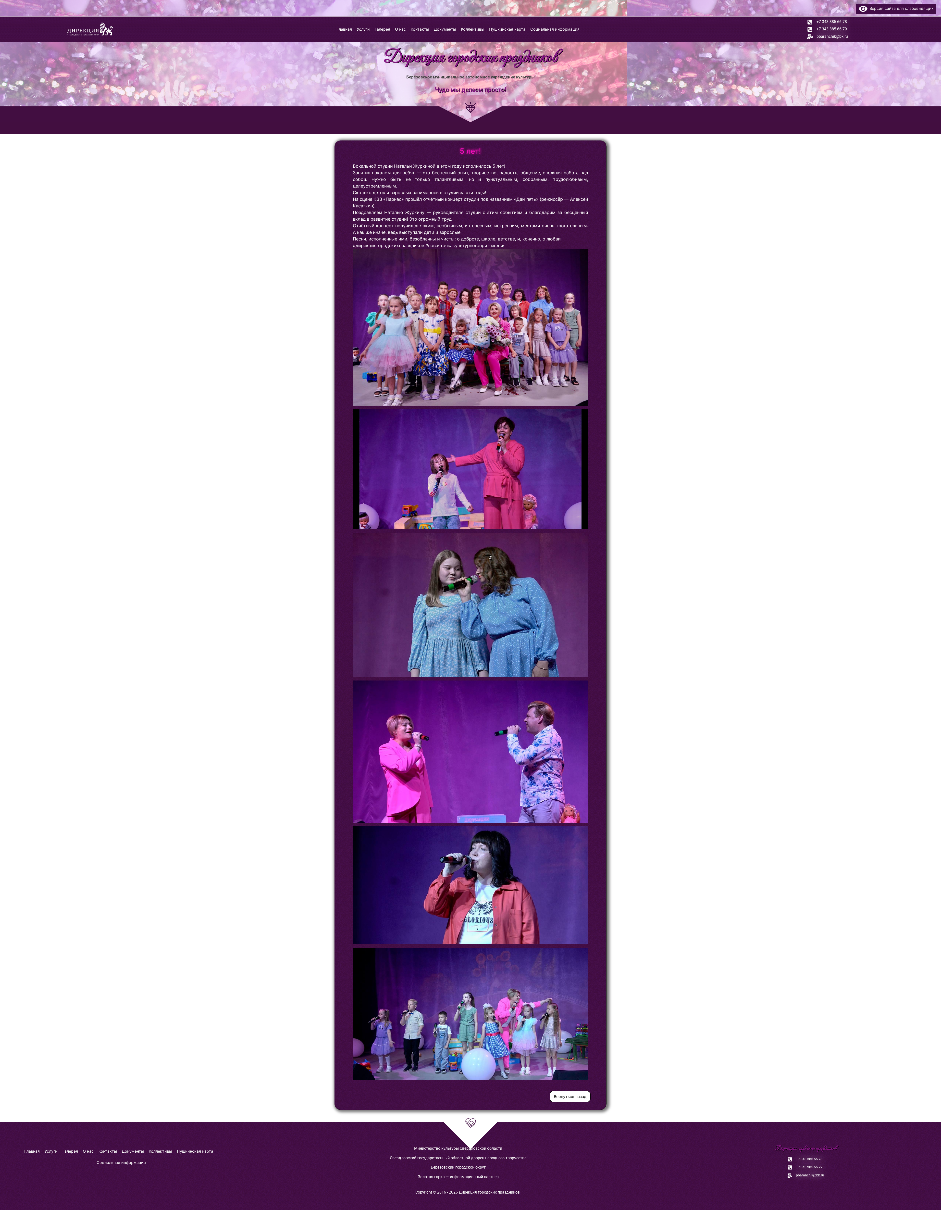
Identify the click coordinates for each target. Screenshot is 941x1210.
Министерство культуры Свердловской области (458, 1148)
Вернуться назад (570, 1096)
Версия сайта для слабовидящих (900, 8)
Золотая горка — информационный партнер (458, 1176)
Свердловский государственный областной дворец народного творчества (458, 1158)
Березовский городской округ (458, 1167)
